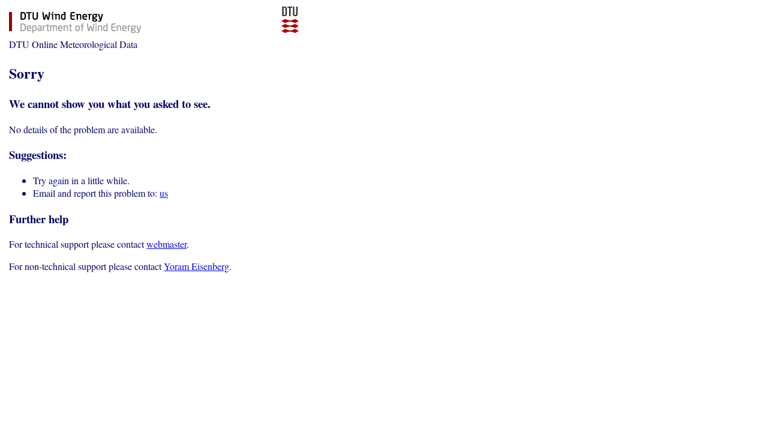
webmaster (166, 244)
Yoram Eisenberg (196, 266)
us (164, 193)
